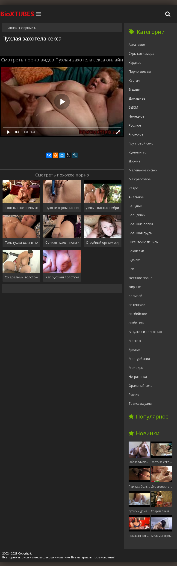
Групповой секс (141, 143)
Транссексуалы (140, 403)
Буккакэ (135, 260)
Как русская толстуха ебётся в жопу (62, 277)
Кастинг (135, 80)
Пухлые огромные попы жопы (62, 207)
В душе (134, 89)
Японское (136, 134)
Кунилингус (137, 152)
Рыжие (134, 394)
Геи (131, 269)
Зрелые (134, 349)
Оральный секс (140, 385)
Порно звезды (140, 71)
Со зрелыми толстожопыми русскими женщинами (21, 277)
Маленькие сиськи (143, 170)
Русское (135, 125)
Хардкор (135, 62)
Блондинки (137, 215)
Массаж (135, 340)
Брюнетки (136, 251)
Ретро (133, 188)
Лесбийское (138, 314)
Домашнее (137, 98)
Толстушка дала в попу (21, 242)
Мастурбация (139, 358)
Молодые (136, 367)
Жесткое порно (141, 278)
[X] (68, 155)
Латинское (137, 305)
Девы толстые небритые (102, 207)
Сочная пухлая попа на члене (62, 242)
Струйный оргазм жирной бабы (102, 242)
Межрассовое (140, 179)
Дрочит (134, 161)
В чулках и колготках (145, 331)
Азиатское (137, 44)
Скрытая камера (141, 53)
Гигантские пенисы (143, 242)
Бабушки (135, 206)
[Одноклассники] (55, 155)
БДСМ (133, 107)
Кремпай (135, 296)
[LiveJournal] (75, 155)
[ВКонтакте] (49, 155)
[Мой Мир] (62, 155)
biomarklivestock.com (17, 14)
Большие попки (141, 224)
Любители (137, 323)
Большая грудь (140, 233)
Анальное (136, 197)
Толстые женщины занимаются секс (21, 207)
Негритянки (138, 376)
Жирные (135, 287)
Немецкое (136, 116)
